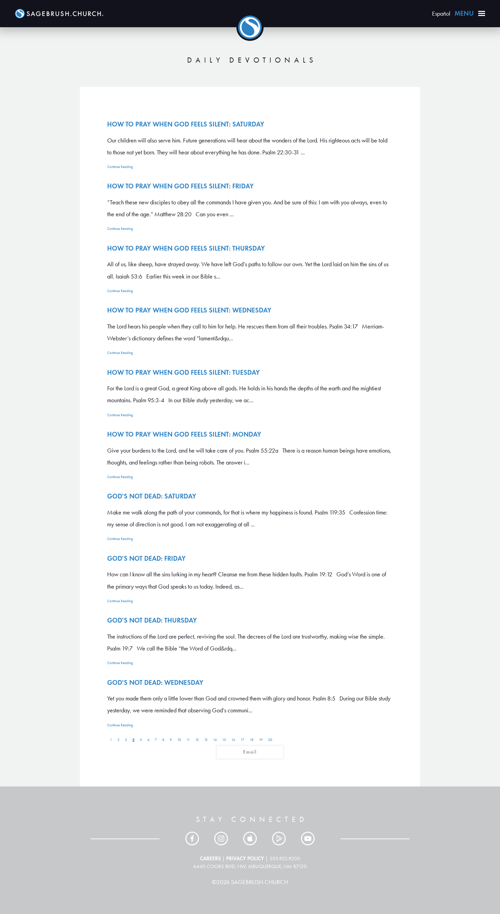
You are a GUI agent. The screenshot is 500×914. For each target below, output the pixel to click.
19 (261, 740)
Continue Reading (120, 167)
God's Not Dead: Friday (146, 558)
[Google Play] (279, 838)
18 (251, 740)
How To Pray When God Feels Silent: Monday (184, 434)
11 (188, 740)
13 (205, 740)
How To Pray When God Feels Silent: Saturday (185, 124)
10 (179, 740)
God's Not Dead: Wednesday (155, 682)
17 (242, 740)
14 (215, 740)
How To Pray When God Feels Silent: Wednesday (189, 310)
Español (441, 13)
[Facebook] (192, 838)
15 (224, 740)
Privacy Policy (245, 858)
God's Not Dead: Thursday (152, 620)
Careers (210, 858)
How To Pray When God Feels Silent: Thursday (186, 248)
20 (270, 740)
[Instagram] (221, 838)
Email (250, 752)
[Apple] (250, 838)
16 (233, 740)
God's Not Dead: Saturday (151, 496)
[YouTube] (308, 838)
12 (197, 740)
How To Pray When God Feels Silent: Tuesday (183, 372)
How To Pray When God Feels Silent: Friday (180, 186)
